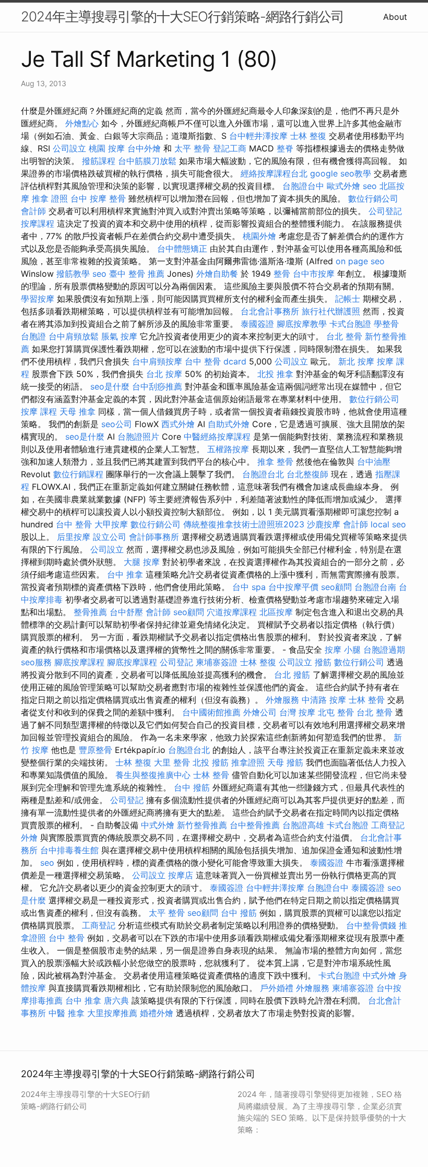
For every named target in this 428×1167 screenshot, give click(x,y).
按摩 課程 (39, 411)
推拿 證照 (50, 198)
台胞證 (33, 336)
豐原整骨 (95, 750)
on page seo (360, 261)
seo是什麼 (109, 386)
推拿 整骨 (275, 461)
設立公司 (109, 537)
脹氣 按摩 (119, 336)
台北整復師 (307, 474)
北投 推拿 (275, 374)
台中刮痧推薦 (157, 386)
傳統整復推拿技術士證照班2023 (243, 524)
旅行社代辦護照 (331, 311)
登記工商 (229, 148)
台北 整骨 (344, 336)
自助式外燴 (228, 424)
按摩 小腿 (343, 649)
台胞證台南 (375, 587)
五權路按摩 (228, 449)
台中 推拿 (125, 574)
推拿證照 (248, 762)
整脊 (285, 148)
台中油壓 (373, 461)
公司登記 (385, 211)
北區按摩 (276, 612)
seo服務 (36, 662)
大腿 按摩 (142, 562)
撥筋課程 (98, 161)
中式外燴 (157, 825)
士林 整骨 (367, 699)
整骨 (282, 273)
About (395, 16)
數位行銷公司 (373, 198)
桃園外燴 (259, 236)
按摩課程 (37, 223)
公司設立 (69, 148)
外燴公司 (260, 712)
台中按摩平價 (293, 587)
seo (370, 186)
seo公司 (116, 424)
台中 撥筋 (192, 787)
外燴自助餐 (217, 273)
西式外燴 (178, 424)
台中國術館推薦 (211, 712)
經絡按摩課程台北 (274, 173)
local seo (388, 524)
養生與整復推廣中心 (153, 775)
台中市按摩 (314, 273)
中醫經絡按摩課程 (217, 436)
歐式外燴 (343, 186)
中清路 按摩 (324, 699)
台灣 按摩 (297, 712)
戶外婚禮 (276, 988)
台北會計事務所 (270, 311)
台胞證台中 (303, 186)
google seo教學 (340, 173)
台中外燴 (144, 148)
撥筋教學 (73, 273)
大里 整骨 (172, 762)
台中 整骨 (74, 524)
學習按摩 (37, 298)
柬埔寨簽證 (216, 662)
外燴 (29, 837)
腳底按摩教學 (302, 324)
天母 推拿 (78, 411)
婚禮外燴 (156, 1013)
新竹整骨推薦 (202, 825)
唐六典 (116, 1000)
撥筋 (323, 662)
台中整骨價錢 (371, 925)
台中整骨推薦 (255, 825)
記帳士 (347, 298)
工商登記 (388, 825)
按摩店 (180, 875)
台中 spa (249, 587)
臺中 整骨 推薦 (136, 273)
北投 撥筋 (211, 762)
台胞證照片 (138, 436)
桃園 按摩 (107, 148)
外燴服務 (282, 699)
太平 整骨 (192, 148)
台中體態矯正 (182, 248)
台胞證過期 (384, 649)
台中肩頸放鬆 (74, 336)
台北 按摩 (164, 374)
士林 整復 (308, 136)
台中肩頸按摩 (157, 361)
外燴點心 (82, 123)
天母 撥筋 (285, 762)
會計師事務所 (154, 537)
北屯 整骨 (336, 712)
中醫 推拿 (67, 1013)
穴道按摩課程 (232, 612)
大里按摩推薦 (112, 1013)
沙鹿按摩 (323, 524)
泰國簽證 (257, 324)
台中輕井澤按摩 (258, 136)
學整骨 (386, 324)
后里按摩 (73, 537)
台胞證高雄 (303, 825)
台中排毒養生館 (69, 850)
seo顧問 (336, 587)
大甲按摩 (111, 524)
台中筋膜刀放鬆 (147, 161)
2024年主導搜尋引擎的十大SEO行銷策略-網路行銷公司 (182, 16)
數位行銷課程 (78, 474)
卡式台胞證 (350, 324)
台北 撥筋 (292, 674)
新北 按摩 (356, 361)
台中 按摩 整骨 (98, 198)
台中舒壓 (126, 612)
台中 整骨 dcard (215, 361)
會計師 (33, 211)
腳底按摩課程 (79, 662)
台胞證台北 (263, 474)
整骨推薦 (90, 612)
